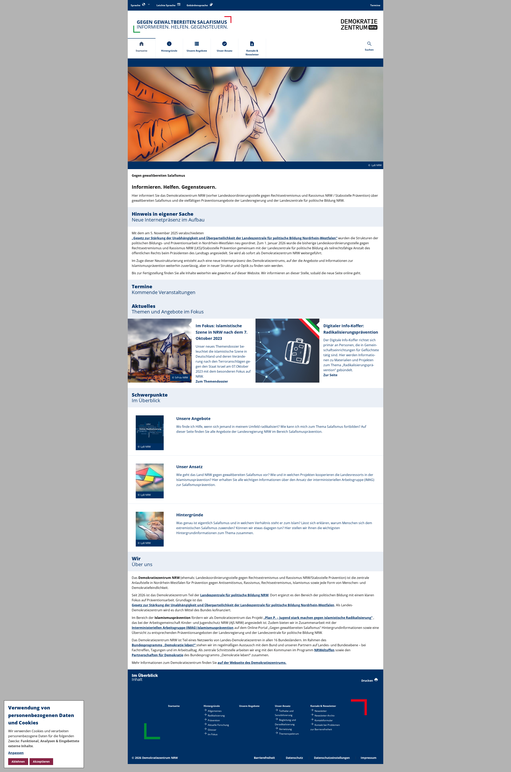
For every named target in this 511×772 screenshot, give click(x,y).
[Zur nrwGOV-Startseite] (359, 24)
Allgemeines (215, 711)
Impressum (368, 758)
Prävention (214, 720)
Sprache (136, 5)
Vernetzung (285, 729)
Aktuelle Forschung (218, 725)
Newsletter (321, 711)
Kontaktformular (324, 720)
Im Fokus (213, 734)
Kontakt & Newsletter (323, 706)
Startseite (174, 706)
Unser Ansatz (282, 706)
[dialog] (44, 734)
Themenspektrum (289, 733)
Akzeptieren (41, 761)
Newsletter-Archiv (325, 715)
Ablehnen (18, 761)
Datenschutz (294, 758)
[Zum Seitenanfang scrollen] (503, 764)
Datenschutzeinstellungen (332, 758)
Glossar (212, 729)
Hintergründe (212, 706)
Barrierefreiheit (264, 758)
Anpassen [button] (16, 753)
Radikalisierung (216, 715)
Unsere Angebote (249, 706)
